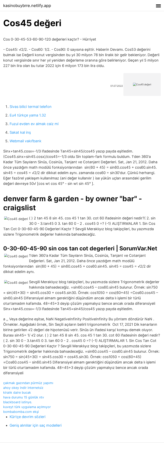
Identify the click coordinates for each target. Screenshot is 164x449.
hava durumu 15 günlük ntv (23, 397)
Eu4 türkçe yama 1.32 (28, 115)
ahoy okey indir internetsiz (23, 388)
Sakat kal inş (20, 132)
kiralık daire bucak (17, 392)
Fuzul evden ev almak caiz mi (34, 124)
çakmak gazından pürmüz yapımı (28, 383)
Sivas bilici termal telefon (31, 107)
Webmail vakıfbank (25, 141)
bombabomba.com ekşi (21, 412)
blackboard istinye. (17, 402)
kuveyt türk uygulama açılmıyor (27, 407)
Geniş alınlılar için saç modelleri (36, 425)
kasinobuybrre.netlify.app (27, 6)
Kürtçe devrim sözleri (27, 417)
